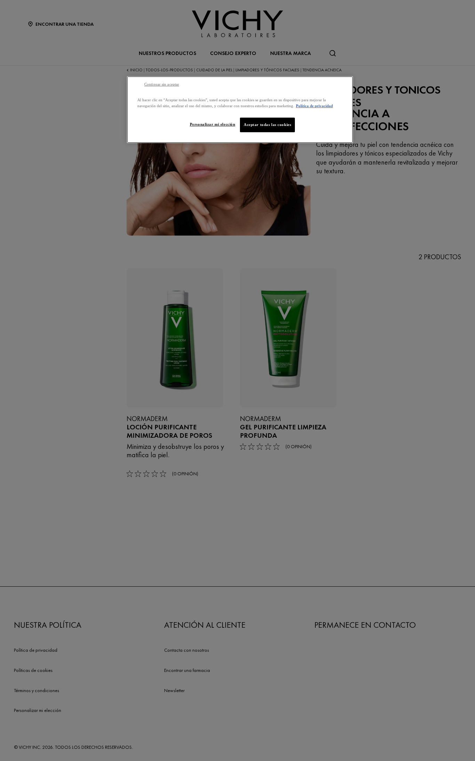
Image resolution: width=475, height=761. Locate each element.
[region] (240, 109)
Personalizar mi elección (212, 124)
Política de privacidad (314, 106)
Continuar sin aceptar (161, 84)
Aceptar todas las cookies (267, 124)
